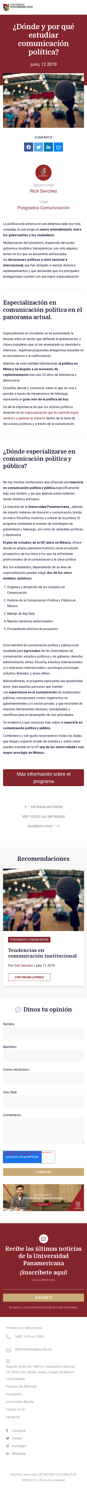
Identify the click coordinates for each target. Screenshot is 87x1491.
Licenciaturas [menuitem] (15, 1379)
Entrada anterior (46, 807)
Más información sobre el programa (43, 777)
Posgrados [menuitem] (14, 1394)
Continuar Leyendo (29, 977)
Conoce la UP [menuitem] (15, 1409)
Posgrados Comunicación (43, 207)
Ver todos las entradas (43, 817)
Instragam (18, 1446)
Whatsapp (18, 1454)
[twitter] (38, 147)
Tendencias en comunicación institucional (42, 953)
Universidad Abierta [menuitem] (20, 1402)
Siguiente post (40, 826)
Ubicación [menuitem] (13, 1417)
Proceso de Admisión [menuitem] (21, 1386)
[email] (58, 147)
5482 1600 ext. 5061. (30, 1336)
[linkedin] (48, 147)
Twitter (16, 1438)
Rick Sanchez (43, 191)
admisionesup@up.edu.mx (33, 1349)
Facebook (18, 1431)
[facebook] (28, 147)
